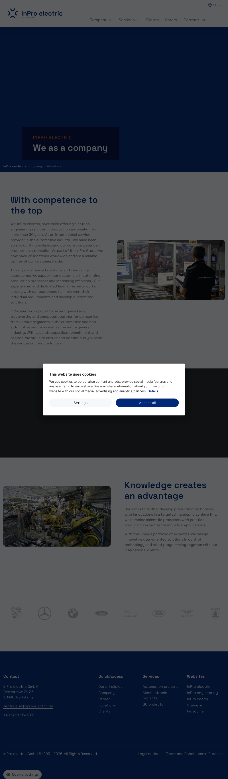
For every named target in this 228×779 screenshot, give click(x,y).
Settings (81, 403)
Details (153, 391)
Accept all (147, 403)
